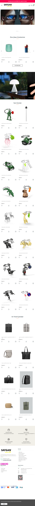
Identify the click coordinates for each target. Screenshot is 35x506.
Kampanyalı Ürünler (4, 470)
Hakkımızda (20, 452)
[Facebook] (1, 464)
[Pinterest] (5, 464)
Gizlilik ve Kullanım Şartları (22, 455)
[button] (29, 5)
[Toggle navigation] (2, 5)
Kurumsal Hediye (21, 454)
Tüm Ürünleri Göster (17, 65)
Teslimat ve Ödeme (21, 456)
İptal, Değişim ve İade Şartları (23, 458)
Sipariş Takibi (3, 468)
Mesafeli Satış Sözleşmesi (22, 457)
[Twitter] (7, 464)
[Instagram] (3, 464)
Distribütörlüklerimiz (22, 453)
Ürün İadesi (2, 469)
